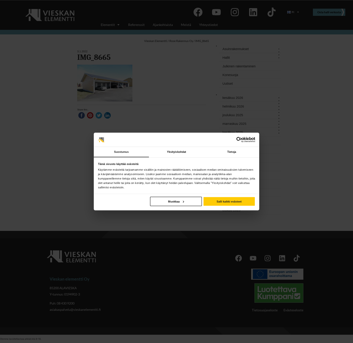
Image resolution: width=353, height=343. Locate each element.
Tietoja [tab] (231, 151)
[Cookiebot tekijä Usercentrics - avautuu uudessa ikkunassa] (239, 140)
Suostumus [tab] (121, 151)
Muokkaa (174, 201)
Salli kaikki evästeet (229, 201)
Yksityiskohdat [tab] (176, 151)
